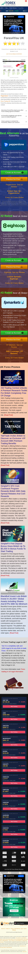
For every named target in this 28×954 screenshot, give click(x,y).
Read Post (24, 951)
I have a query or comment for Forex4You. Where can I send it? (14, 121)
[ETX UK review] (5, 865)
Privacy (12, 928)
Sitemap (14, 930)
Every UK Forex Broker (14, 197)
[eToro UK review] (14, 861)
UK (2, 8)
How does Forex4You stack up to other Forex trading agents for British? (14, 110)
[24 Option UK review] (14, 865)
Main (7, 8)
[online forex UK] (8, 5)
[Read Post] (8, 415)
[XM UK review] (14, 853)
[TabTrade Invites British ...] (13, 433)
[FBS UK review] (23, 853)
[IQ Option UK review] (23, 861)
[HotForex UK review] (5, 861)
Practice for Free (13, 179)
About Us (3, 928)
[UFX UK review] (23, 857)
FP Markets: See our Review (14, 346)
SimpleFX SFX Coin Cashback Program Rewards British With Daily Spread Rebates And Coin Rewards (13, 491)
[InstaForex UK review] (5, 857)
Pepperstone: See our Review (14, 186)
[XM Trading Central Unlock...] (13, 385)
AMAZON (18, 11)
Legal (22, 928)
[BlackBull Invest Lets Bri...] (13, 594)
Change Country (23, 925)
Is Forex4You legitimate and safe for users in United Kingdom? (14, 116)
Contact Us (8, 928)
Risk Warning (17, 928)
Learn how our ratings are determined (14, 53)
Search (25, 928)
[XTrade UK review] (14, 857)
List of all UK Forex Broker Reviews (14, 869)
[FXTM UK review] (23, 865)
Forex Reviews (13, 8)
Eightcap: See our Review (14, 272)
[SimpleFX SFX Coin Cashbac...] (13, 484)
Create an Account (13, 172)
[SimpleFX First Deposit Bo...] (13, 541)
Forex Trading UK (5, 101)
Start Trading (14, 706)
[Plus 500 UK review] (5, 853)
